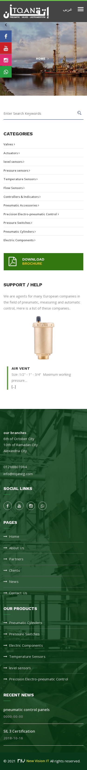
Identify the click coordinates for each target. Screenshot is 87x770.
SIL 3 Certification (19, 731)
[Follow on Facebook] (6, 36)
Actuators (11, 153)
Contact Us (18, 593)
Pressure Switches (17, 223)
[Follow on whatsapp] (6, 72)
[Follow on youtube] (6, 48)
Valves (8, 144)
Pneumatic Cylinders (19, 231)
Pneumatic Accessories (20, 205)
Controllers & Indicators (21, 197)
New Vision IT (37, 760)
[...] (14, 386)
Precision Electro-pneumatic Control (30, 214)
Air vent (21, 368)
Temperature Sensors (19, 179)
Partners (16, 559)
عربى (67, 9)
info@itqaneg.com (18, 473)
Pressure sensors (16, 170)
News (14, 581)
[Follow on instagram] (6, 60)
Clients (14, 570)
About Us (16, 547)
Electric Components (18, 240)
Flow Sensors (13, 188)
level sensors (13, 162)
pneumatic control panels (26, 709)
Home (40, 58)
